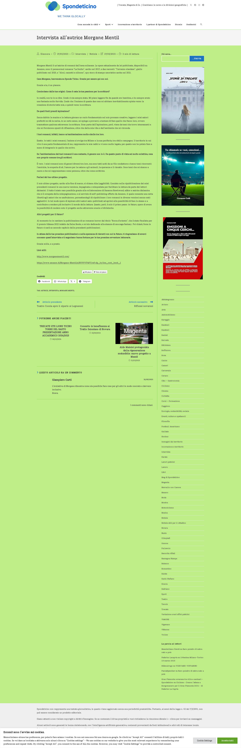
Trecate (165, 609)
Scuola (165, 584)
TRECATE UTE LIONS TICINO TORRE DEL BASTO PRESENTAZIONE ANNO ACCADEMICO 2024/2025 (56, 331)
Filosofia (166, 421)
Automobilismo (168, 315)
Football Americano (171, 426)
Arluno (165, 304)
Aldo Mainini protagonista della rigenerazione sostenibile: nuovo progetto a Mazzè (134, 352)
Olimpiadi (166, 538)
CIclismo (166, 386)
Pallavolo (166, 548)
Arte (164, 310)
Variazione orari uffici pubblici (175, 614)
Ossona (165, 543)
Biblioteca (166, 345)
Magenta (165, 482)
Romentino (166, 569)
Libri (164, 472)
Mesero (165, 492)
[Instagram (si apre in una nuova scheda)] (199, 5)
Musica (165, 513)
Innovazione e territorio (173, 447)
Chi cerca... (166, 54)
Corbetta (165, 396)
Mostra (165, 502)
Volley (165, 635)
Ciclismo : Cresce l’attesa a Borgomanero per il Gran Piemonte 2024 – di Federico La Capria (182, 685)
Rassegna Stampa (169, 558)
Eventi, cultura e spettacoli (174, 416)
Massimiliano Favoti (171, 649)
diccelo (162, 719)
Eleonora (45, 54)
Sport (164, 594)
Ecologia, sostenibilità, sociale (175, 411)
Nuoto (164, 533)
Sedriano (165, 589)
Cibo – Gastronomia (170, 381)
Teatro (165, 599)
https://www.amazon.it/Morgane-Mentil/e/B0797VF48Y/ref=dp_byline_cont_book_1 (79, 263)
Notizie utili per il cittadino (174, 523)
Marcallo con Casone (171, 487)
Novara (165, 528)
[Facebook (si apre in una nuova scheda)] (195, 5)
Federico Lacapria (169, 657)
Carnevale (166, 370)
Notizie (93, 54)
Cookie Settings (204, 740)
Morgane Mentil (67, 291)
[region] (120, 738)
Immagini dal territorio (172, 442)
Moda (164, 497)
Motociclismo (168, 508)
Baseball (165, 325)
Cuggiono (166, 406)
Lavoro (165, 467)
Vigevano (166, 624)
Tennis (165, 604)
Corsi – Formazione (171, 401)
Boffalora (166, 350)
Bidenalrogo (167, 666)
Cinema (165, 391)
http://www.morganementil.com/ (53, 256)
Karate (164, 457)
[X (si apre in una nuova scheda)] (191, 5)
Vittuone (165, 629)
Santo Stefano (168, 579)
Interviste (80, 54)
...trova (196, 58)
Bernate (165, 340)
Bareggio (166, 320)
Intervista (54, 291)
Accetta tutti (227, 740)
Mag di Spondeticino (171, 477)
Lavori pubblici (168, 462)
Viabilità (165, 619)
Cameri (165, 365)
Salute (164, 574)
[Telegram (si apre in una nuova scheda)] (203, 5)
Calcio (164, 360)
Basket (165, 335)
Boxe (164, 355)
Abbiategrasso (168, 299)
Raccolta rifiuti (168, 553)
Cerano (165, 376)
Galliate (165, 431)
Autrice (44, 291)
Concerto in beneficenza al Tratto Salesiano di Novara (95, 328)
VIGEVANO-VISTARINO (186, 666)
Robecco (165, 563)
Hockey (165, 436)
